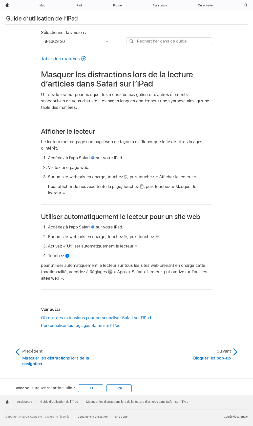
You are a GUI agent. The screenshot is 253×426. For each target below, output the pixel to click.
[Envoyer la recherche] (131, 41)
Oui (90, 388)
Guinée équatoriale (236, 416)
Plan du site (120, 416)
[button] (246, 5)
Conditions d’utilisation (92, 416)
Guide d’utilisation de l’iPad (42, 18)
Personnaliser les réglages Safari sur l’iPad (80, 325)
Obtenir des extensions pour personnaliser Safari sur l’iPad (96, 317)
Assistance (24, 402)
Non (119, 388)
